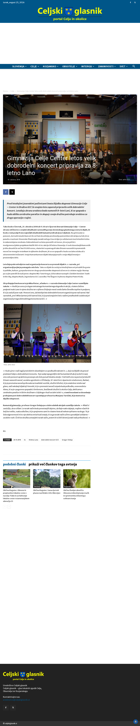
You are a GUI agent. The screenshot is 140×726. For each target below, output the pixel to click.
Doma (5, 91)
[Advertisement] (70, 43)
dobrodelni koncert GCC (50, 440)
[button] (133, 66)
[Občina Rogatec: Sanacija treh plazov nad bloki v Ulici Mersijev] (46, 478)
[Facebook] (130, 2)
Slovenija (18, 66)
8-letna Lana (33, 440)
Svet (122, 66)
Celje (33, 66)
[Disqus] (47, 552)
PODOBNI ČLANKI (14, 464)
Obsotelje (68, 66)
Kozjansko (49, 66)
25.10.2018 (17, 440)
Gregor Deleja (67, 440)
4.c (25, 440)
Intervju (86, 66)
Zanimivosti (105, 66)
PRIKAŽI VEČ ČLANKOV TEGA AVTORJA (53, 464)
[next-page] (9, 506)
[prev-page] (4, 506)
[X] (135, 2)
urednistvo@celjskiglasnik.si (16, 700)
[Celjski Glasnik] (70, 14)
